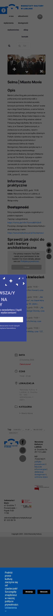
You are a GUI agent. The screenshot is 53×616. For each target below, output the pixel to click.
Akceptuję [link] (29, 592)
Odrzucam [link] (43, 592)
